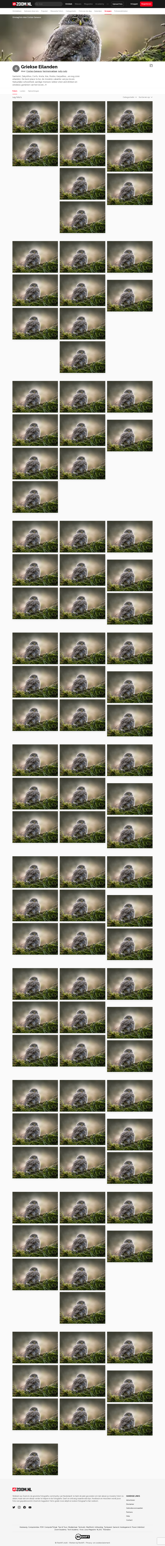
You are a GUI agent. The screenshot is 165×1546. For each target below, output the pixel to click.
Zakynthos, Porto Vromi (24, 1175)
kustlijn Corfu (20, 337)
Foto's (14, 91)
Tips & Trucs (62, 1527)
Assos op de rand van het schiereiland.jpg (26, 840)
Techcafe (81, 1527)
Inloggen (134, 4)
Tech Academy (73, 1530)
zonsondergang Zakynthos (73, 476)
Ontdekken (16, 11)
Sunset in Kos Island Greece (73, 130)
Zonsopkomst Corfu (23, 1030)
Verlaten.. (65, 997)
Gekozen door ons (31, 11)
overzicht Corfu (68, 1254)
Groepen (108, 11)
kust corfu (18, 1064)
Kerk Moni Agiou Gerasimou (26, 807)
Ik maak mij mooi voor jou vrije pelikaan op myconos (121, 410)
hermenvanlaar (50, 71)
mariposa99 (116, 1155)
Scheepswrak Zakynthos (120, 1433)
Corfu (63, 197)
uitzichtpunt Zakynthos (24, 952)
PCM (42, 1527)
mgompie (116, 176)
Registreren (146, 4)
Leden (22, 91)
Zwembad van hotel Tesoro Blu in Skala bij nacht (73, 885)
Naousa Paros (20, 476)
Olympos (112, 997)
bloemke (21, 137)
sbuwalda (21, 557)
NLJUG (99, 1530)
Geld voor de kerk (69, 1109)
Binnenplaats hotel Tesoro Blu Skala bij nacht (73, 695)
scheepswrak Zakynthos (73, 550)
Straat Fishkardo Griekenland (121, 812)
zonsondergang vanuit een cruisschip (26, 303)
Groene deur (67, 1221)
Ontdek (68, 4)
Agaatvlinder (114, 202)
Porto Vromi (19, 510)
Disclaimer (130, 1504)
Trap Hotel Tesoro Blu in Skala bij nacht (121, 845)
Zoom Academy (60, 1530)
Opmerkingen (33, 91)
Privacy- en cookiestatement (97, 1543)
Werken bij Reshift (77, 1543)
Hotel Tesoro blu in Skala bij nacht (26, 885)
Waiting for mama (117, 270)
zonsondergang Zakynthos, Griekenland (121, 661)
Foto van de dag (85, 11)
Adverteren (130, 1500)
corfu (63, 1142)
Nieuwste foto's (57, 11)
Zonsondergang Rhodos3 (120, 1069)
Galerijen (98, 11)
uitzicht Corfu (67, 443)
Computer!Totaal (50, 1527)
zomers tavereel (69, 616)
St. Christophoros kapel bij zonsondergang (26, 583)
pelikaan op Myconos (118, 169)
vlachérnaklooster (117, 1036)
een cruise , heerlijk (70, 230)
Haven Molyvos (20, 661)
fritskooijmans (23, 635)
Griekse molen (68, 1030)
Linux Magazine (90, 1530)
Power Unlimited (138, 1527)
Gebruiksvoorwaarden (134, 1508)
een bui (17, 616)
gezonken (113, 130)
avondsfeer (19, 1360)
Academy (99, 4)
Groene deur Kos (116, 1181)
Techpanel (108, 1527)
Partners (129, 1512)
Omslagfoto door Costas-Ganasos (26, 17)
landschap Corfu (116, 924)
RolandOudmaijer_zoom (74, 170)
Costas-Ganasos (34, 71)
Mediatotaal (72, 1527)
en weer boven (68, 583)
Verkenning (19, 410)
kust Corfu (113, 550)
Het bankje (18, 1109)
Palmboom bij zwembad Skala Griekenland (73, 728)
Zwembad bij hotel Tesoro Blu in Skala (121, 885)
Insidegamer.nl (125, 1527)
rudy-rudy (62, 71)
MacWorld (90, 1527)
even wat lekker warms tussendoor (26, 1472)
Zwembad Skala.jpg (23, 773)
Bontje (16, 728)
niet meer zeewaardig (72, 1427)
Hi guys (16, 163)
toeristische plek (69, 337)
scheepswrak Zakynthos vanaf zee (73, 370)
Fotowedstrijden (121, 11)
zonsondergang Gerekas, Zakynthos (73, 1287)
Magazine (88, 4)
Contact (129, 1520)
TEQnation (107, 1530)
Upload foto (117, 4)
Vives (81, 1530)
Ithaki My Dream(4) (22, 1287)
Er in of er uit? (67, 1394)
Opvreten (65, 270)
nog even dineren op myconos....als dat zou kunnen (26, 270)
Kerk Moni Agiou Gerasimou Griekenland (73, 807)
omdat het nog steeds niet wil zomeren (73, 1321)
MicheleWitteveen (25, 450)
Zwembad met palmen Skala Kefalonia (121, 773)
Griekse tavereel (69, 1360)
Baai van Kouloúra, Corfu (120, 622)
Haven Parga (114, 1109)
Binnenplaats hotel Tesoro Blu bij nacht (121, 734)
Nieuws (78, 4)
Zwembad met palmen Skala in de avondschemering (73, 773)
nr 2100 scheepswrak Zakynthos (121, 448)
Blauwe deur (114, 1221)
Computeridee (33, 1527)
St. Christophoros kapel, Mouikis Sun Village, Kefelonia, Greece (121, 588)
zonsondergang (21, 443)
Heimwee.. (66, 661)
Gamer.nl (116, 1527)
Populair (44, 11)
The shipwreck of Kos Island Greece (26, 130)
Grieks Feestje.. (20, 997)
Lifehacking (99, 1527)
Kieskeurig (23, 1527)
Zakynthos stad (21, 550)
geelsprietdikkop (69, 303)
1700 (110, 957)
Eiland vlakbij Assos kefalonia (73, 840)
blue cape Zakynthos (118, 1399)
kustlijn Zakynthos (117, 309)
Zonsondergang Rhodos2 (73, 1064)
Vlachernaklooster (22, 1254)
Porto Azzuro (19, 1394)
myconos (65, 410)
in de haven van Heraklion (73, 163)
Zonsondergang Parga (119, 1147)
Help (128, 1516)
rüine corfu (18, 918)
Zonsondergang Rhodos (25, 1142)
